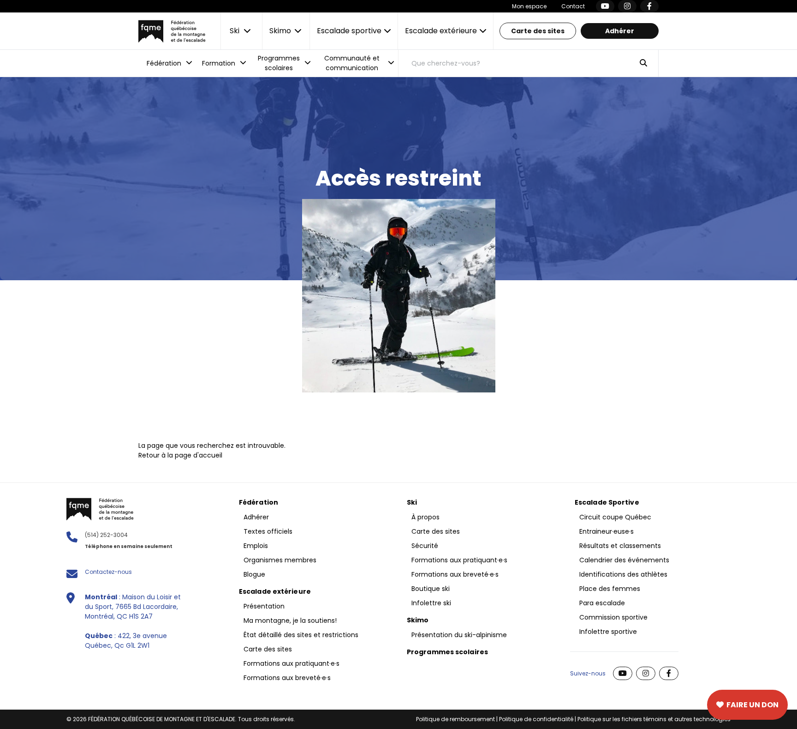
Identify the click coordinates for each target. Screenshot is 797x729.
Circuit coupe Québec (615, 517)
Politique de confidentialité (536, 719)
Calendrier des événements (624, 560)
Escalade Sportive (607, 502)
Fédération (258, 502)
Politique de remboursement (455, 719)
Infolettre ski (431, 603)
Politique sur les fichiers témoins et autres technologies (654, 719)
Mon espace (529, 6)
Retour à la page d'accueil (180, 455)
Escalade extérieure (275, 591)
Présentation (264, 606)
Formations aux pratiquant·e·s (291, 663)
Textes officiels (268, 531)
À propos (425, 517)
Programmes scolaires (447, 652)
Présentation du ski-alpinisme (459, 634)
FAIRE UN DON (752, 704)
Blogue (254, 574)
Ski (412, 502)
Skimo (418, 620)
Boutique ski (430, 588)
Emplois (256, 545)
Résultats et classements (620, 545)
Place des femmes (609, 588)
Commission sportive (613, 617)
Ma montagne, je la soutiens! (290, 620)
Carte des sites (538, 31)
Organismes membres (280, 560)
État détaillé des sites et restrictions (301, 634)
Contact (573, 6)
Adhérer (619, 31)
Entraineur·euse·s (606, 531)
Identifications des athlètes (623, 574)
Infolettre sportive (608, 631)
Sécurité (424, 545)
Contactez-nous (108, 572)
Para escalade (602, 603)
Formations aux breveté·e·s (287, 677)
